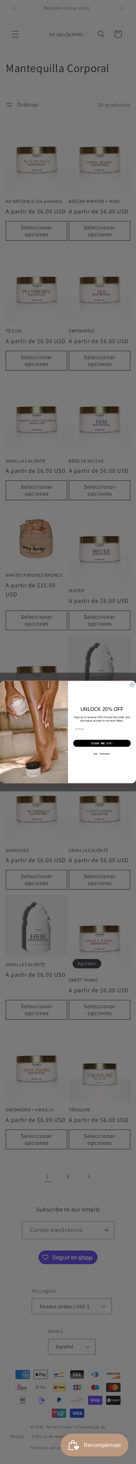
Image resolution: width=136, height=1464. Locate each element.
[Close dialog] (132, 685)
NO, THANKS (102, 754)
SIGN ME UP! (102, 743)
